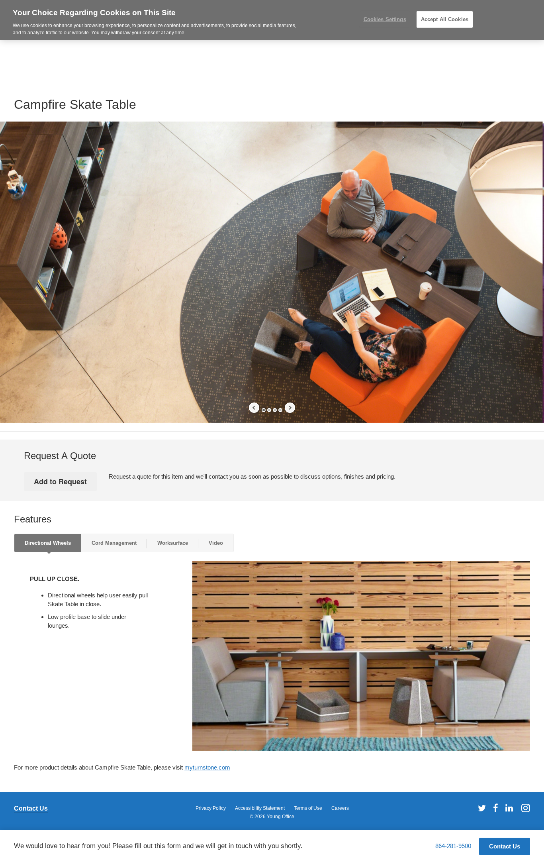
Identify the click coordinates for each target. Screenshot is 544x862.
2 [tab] (269, 410)
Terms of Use (308, 808)
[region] (272, 20)
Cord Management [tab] (114, 543)
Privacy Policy (211, 808)
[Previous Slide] (254, 408)
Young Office (280, 816)
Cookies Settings (385, 19)
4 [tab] (280, 410)
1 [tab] (264, 410)
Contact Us (31, 808)
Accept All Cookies (444, 19)
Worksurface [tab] (172, 543)
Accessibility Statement (260, 808)
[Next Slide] (290, 408)
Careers (340, 808)
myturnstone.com (207, 767)
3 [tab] (275, 410)
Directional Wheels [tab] (48, 543)
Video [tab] (216, 543)
